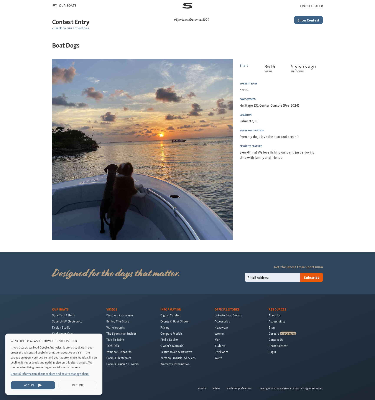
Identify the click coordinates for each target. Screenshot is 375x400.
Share (244, 65)
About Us (275, 315)
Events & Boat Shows (174, 321)
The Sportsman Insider (121, 333)
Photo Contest (278, 346)
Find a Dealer (169, 339)
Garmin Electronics (118, 358)
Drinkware (222, 352)
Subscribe (311, 277)
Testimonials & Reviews (176, 352)
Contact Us (276, 339)
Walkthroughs (115, 327)
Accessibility (277, 321)
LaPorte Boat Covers (228, 315)
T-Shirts (220, 346)
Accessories (222, 321)
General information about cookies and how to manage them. (50, 374)
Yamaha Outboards (119, 352)
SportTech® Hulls (63, 315)
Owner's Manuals (171, 346)
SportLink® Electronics (67, 321)
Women (220, 333)
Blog (272, 327)
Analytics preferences (239, 388)
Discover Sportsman (119, 315)
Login (272, 352)
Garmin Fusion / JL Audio (122, 364)
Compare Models (171, 333)
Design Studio (61, 327)
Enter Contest (308, 20)
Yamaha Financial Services (178, 358)
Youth (218, 358)
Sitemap (202, 388)
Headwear (221, 327)
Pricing (164, 327)
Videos (216, 388)
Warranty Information (174, 364)
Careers (274, 333)
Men (217, 339)
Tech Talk (112, 346)
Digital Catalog (170, 315)
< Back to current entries (70, 27)
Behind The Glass (117, 321)
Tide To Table (115, 339)
